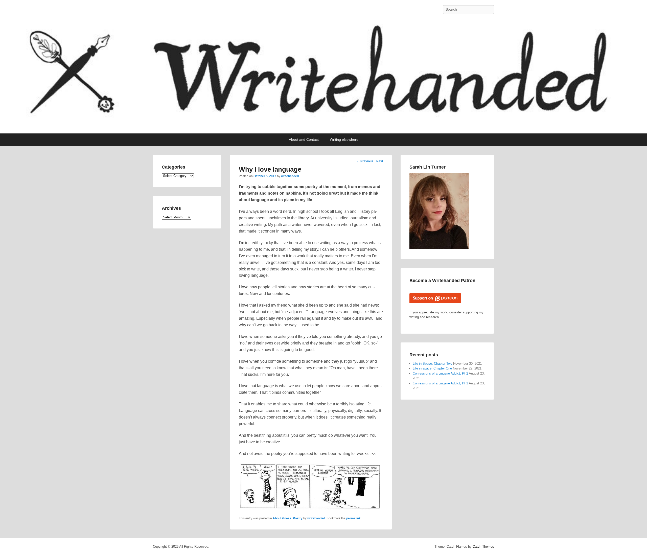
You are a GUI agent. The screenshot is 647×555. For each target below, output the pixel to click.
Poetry (298, 518)
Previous (365, 161)
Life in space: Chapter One (432, 368)
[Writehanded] (323, 76)
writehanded (290, 176)
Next (381, 161)
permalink (353, 518)
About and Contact (304, 139)
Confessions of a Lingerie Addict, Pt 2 (440, 373)
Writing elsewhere (344, 139)
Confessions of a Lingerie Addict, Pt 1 (440, 383)
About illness (282, 518)
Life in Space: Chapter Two (432, 363)
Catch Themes (483, 546)
